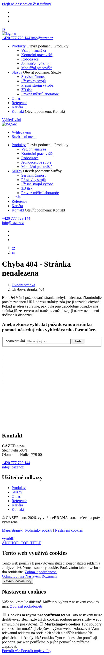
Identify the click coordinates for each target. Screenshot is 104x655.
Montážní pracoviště (36, 68)
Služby (17, 72)
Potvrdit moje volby (36, 651)
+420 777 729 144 (16, 463)
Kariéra (17, 107)
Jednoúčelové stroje (36, 63)
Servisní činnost (33, 77)
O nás (16, 98)
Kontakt (18, 111)
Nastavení (33, 576)
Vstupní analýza (33, 50)
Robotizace (29, 59)
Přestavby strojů (33, 81)
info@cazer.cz (13, 467)
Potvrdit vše (11, 651)
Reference (19, 103)
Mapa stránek (12, 530)
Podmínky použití (38, 530)
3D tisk (26, 90)
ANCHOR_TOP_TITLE (21, 543)
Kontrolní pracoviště (36, 55)
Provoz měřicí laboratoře (40, 94)
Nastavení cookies (69, 530)
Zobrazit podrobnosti (41, 572)
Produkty (19, 46)
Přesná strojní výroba (37, 85)
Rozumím (49, 576)
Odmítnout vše (13, 576)
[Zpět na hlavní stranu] (9, 33)
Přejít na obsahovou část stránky (26, 4)
